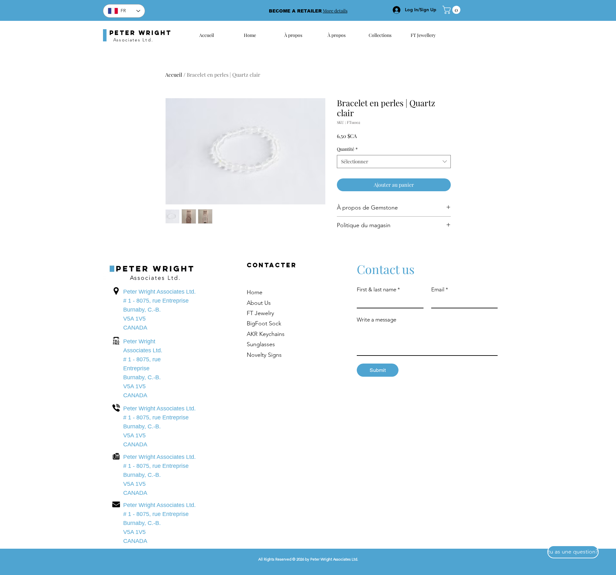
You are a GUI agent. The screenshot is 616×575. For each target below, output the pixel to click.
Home (254, 292)
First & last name (378, 289)
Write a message (376, 319)
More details (335, 11)
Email (439, 289)
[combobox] (394, 161)
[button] (452, 10)
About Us (259, 302)
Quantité (347, 149)
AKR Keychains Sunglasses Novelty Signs (266, 344)
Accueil (173, 74)
